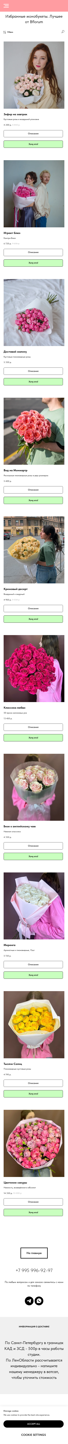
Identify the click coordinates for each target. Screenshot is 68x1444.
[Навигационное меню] (6, 6)
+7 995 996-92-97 (34, 1270)
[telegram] (29, 1301)
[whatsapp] (39, 1301)
